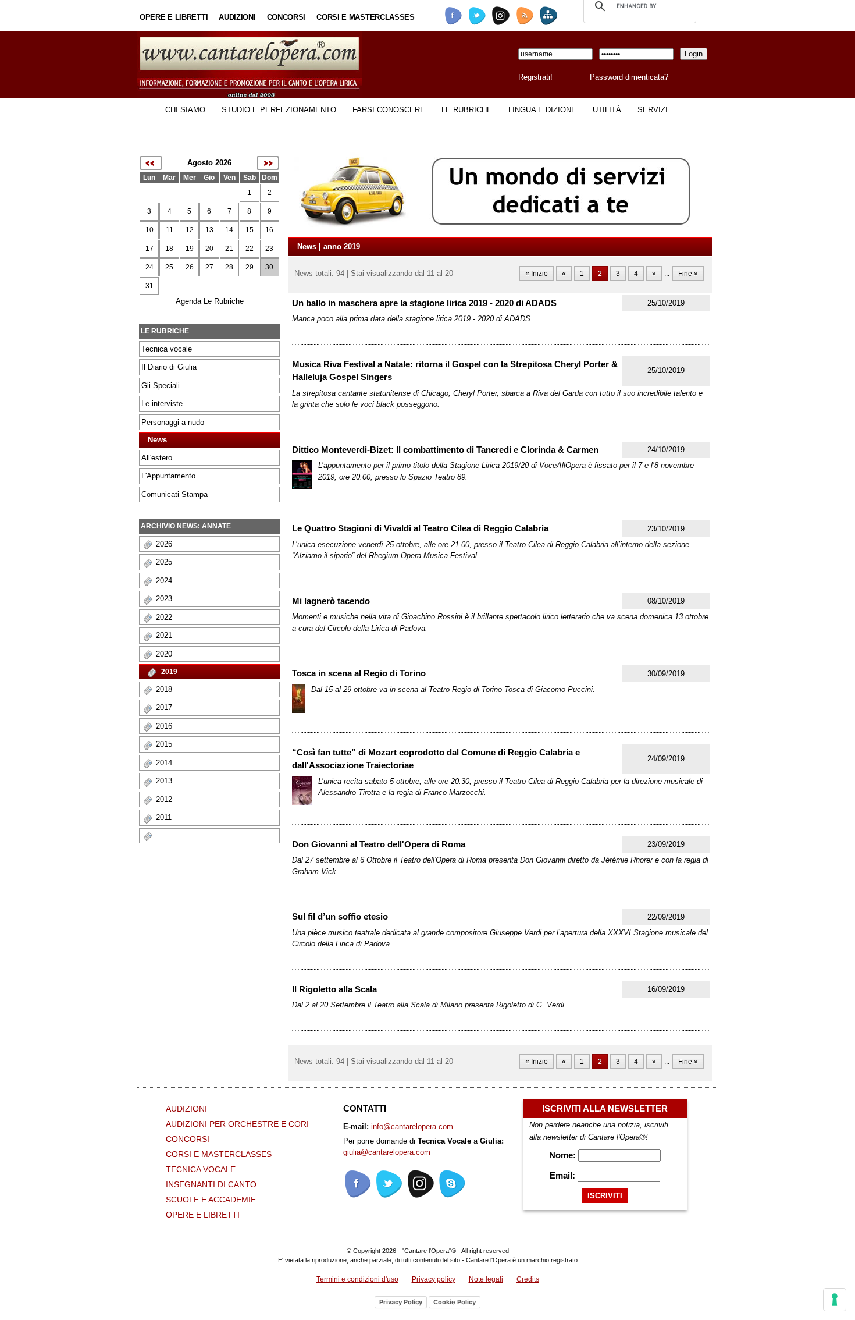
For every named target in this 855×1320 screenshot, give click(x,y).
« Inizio (536, 273)
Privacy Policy (400, 1302)
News (157, 439)
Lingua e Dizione (542, 109)
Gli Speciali (160, 385)
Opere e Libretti (174, 17)
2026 (164, 544)
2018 (164, 689)
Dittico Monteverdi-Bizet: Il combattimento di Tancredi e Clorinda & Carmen (445, 450)
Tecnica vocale (166, 349)
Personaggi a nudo (172, 422)
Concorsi (286, 17)
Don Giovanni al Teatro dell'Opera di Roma (378, 844)
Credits (527, 1279)
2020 (164, 654)
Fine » (688, 273)
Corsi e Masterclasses (365, 17)
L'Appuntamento (168, 475)
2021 (164, 635)
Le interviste (162, 403)
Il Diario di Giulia (169, 367)
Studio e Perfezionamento (279, 109)
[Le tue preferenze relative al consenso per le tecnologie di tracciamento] (835, 1300)
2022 (164, 617)
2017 (164, 707)
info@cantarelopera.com (412, 1126)
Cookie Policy (454, 1302)
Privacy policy (433, 1279)
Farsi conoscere (388, 109)
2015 (164, 744)
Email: (564, 1175)
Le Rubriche (466, 109)
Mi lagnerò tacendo (331, 601)
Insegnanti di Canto (211, 1184)
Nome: (563, 1155)
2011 (164, 817)
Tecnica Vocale (201, 1169)
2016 (164, 726)
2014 (164, 762)
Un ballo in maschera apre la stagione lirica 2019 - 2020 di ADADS (424, 303)
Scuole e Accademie (211, 1199)
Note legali (486, 1279)
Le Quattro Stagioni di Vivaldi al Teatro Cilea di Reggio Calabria (420, 528)
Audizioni (237, 17)
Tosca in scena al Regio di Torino (359, 673)
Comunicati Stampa (174, 494)
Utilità (607, 109)
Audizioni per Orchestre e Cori (237, 1124)
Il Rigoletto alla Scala (334, 989)
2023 (164, 598)
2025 (164, 562)
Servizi (652, 109)
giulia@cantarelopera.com (386, 1152)
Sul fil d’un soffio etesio (340, 916)
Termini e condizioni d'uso (357, 1279)
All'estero (156, 457)
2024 (164, 580)
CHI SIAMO (185, 109)
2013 (164, 780)
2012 (164, 799)
